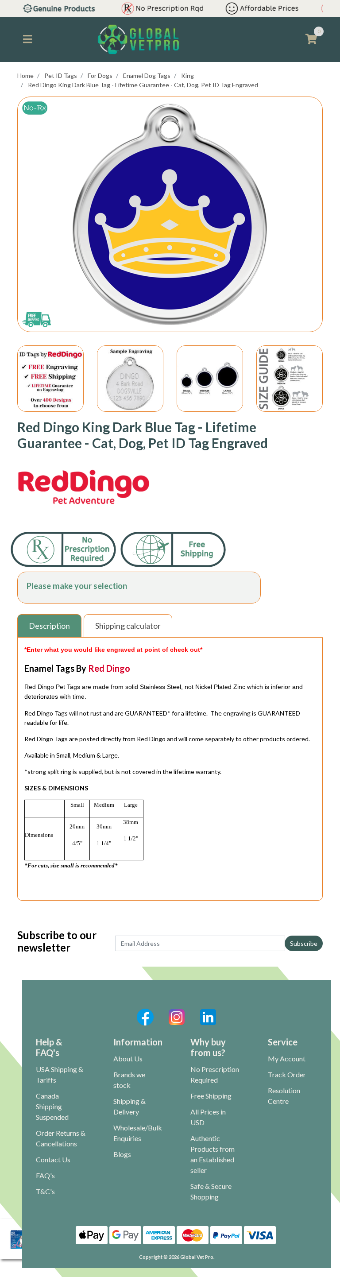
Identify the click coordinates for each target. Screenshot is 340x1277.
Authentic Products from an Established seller (212, 1154)
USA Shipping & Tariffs (59, 1074)
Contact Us (53, 1159)
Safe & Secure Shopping (211, 1191)
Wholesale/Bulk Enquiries (137, 1132)
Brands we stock (129, 1079)
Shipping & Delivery (129, 1106)
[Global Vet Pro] (138, 39)
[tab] (50, 626)
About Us (128, 1058)
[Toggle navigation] (27, 39)
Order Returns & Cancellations (60, 1138)
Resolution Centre (284, 1095)
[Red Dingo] (83, 487)
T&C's (45, 1191)
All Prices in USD (208, 1116)
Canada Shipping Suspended (52, 1106)
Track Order (287, 1074)
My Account (286, 1058)
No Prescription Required (214, 1074)
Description (49, 626)
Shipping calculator (128, 626)
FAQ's (45, 1175)
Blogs (122, 1154)
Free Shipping (211, 1095)
